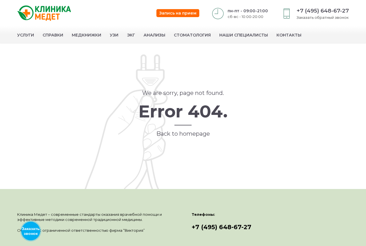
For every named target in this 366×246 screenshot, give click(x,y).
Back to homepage (183, 133)
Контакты (289, 35)
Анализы (154, 35)
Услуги (25, 35)
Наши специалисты (243, 35)
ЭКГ (131, 35)
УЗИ (114, 35)
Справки (53, 35)
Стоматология (192, 35)
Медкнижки (86, 35)
